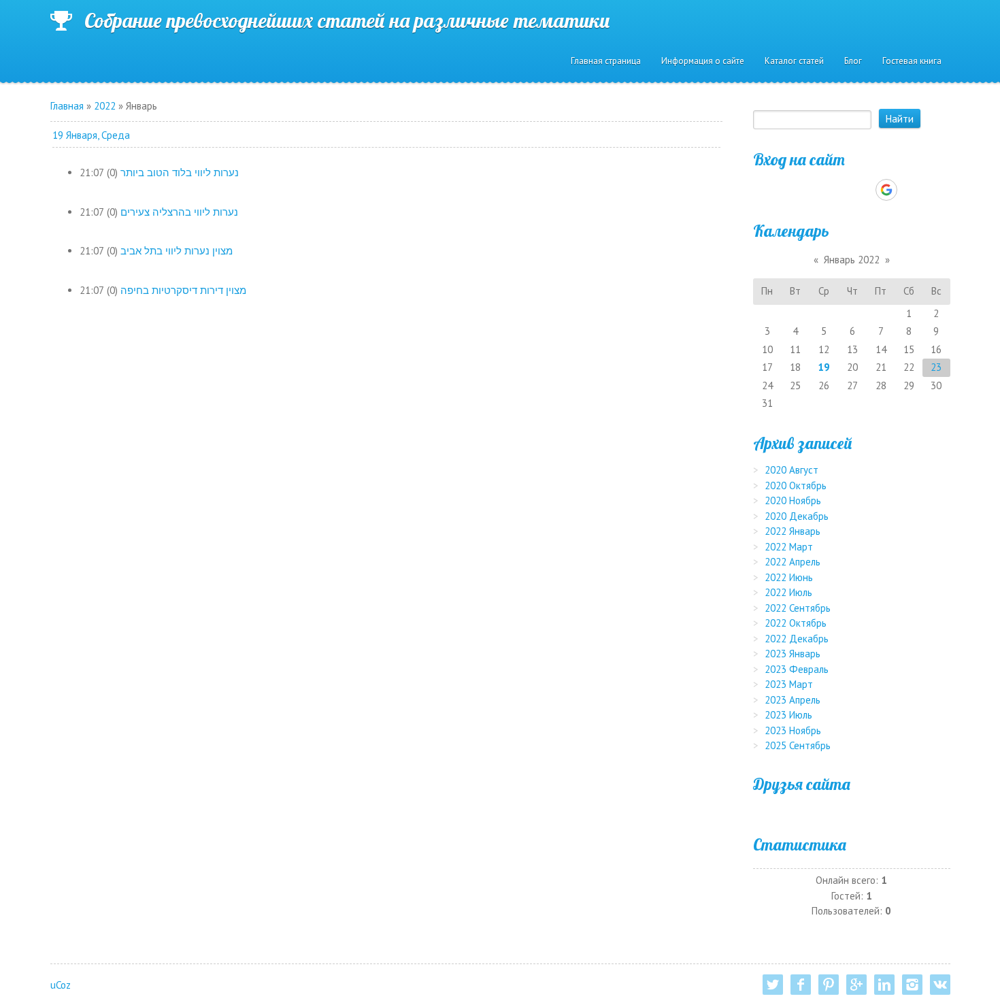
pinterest (828, 984)
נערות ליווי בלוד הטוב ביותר (179, 172)
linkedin (884, 984)
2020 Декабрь (797, 516)
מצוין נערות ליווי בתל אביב (176, 250)
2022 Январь (792, 531)
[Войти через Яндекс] (862, 190)
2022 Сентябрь (798, 608)
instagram (912, 984)
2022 (105, 105)
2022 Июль (788, 592)
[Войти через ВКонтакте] (816, 190)
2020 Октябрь (796, 485)
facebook (800, 984)
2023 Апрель (792, 699)
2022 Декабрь (797, 638)
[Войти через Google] (886, 190)
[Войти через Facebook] (839, 190)
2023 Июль (788, 714)
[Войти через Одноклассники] (910, 190)
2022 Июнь (789, 577)
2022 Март (789, 546)
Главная (67, 105)
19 (824, 367)
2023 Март (789, 684)
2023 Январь (792, 653)
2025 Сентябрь (798, 745)
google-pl (856, 984)
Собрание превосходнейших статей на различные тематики (347, 20)
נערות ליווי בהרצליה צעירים (179, 211)
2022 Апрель (792, 561)
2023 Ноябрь (793, 730)
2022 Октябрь (796, 622)
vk (940, 984)
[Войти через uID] (793, 190)
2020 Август (791, 469)
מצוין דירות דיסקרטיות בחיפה (183, 290)
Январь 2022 (852, 259)
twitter (773, 984)
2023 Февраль (797, 669)
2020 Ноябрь (793, 500)
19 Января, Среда (91, 135)
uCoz (60, 984)
